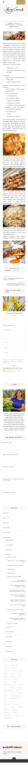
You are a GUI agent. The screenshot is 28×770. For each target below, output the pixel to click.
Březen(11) (9, 651)
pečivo (5, 693)
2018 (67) (6, 522)
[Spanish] (21, 747)
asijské (11, 268)
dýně (12, 673)
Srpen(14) (9, 626)
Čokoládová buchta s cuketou (15, 609)
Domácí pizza (11, 569)
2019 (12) (6, 518)
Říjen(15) (9, 549)
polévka (13, 693)
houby (18, 673)
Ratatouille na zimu (8, 466)
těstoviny (16, 704)
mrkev (20, 684)
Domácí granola (11, 557)
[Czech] (4, 747)
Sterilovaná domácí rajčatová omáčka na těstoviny (17, 619)
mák (5, 687)
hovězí (5, 676)
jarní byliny (7, 679)
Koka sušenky (11, 573)
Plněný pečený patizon (9, 492)
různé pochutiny (14, 698)
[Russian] (18, 747)
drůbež (15, 268)
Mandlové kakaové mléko (14, 576)
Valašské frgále (7, 442)
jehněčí (15, 679)
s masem (22, 21)
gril (18, 268)
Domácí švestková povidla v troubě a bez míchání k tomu (17, 591)
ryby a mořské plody (16, 695)
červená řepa (7, 715)
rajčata (6, 695)
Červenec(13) (10, 631)
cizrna (14, 670)
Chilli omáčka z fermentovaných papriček (18, 581)
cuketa (21, 670)
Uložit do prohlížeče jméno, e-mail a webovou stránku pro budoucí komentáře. (13, 361)
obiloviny (11, 687)
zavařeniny (6, 712)
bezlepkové (14, 665)
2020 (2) (6, 513)
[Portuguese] (16, 747)
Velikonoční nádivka (14, 313)
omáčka (19, 687)
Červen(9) (9, 636)
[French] (9, 747)
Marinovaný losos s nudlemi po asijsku (16, 561)
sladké (12, 701)
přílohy (20, 693)
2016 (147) (6, 532)
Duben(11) (9, 646)
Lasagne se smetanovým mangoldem (18, 614)
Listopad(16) (10, 544)
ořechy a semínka (8, 690)
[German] (11, 747)
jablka (19, 676)
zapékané (14, 709)
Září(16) (8, 554)
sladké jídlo (7, 704)
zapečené (6, 709)
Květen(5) (9, 641)
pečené (18, 690)
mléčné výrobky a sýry (10, 684)
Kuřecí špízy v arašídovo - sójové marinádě (18, 595)
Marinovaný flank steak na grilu (17, 605)
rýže (5, 698)
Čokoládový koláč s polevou (15, 565)
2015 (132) (6, 537)
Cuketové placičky (12, 623)
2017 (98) (6, 527)
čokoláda (16, 715)
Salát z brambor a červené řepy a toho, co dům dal (17, 600)
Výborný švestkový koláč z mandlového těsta (18, 586)
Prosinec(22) (10, 540)
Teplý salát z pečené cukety (10, 454)
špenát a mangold (8, 718)
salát (5, 701)
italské (12, 676)
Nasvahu (5, 753)
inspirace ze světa (10, 21)
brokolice (6, 670)
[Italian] (13, 747)
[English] (6, 747)
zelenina (15, 712)
